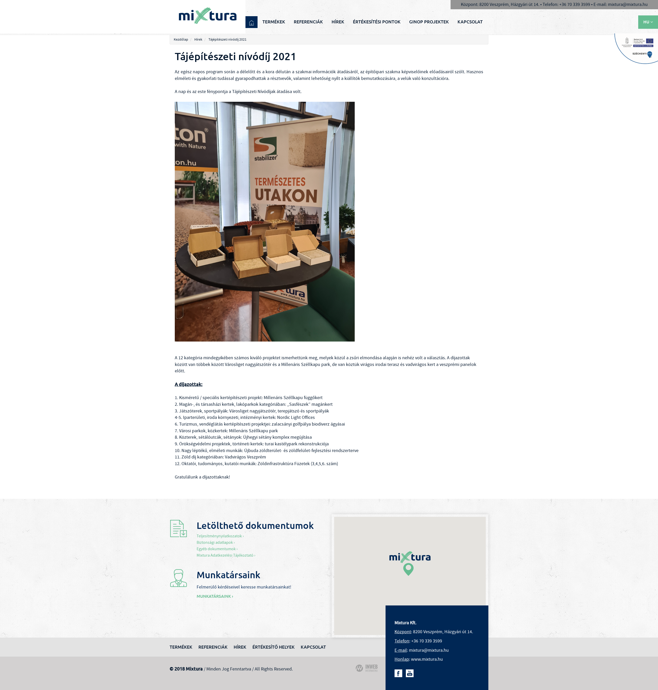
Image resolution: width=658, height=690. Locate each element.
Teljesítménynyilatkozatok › (220, 536)
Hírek (338, 22)
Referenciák (308, 22)
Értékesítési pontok (376, 22)
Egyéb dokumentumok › (217, 548)
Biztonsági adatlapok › (216, 542)
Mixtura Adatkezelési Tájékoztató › (226, 555)
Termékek (273, 22)
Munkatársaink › (215, 596)
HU (646, 22)
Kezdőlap (181, 39)
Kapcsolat (470, 22)
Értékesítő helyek (273, 647)
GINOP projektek (429, 22)
